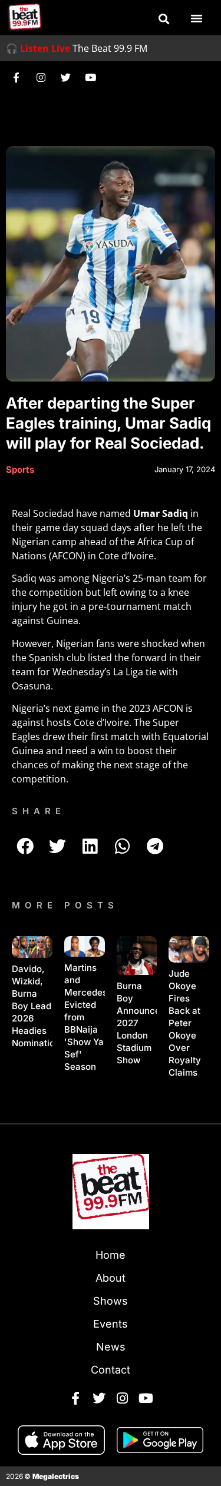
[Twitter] (65, 77)
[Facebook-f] (16, 77)
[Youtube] (90, 77)
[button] (164, 19)
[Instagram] (41, 77)
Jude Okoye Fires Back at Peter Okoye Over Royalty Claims (185, 1023)
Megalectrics (55, 1476)
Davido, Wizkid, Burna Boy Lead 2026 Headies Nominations (38, 1006)
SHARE (38, 811)
